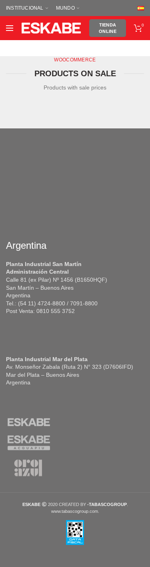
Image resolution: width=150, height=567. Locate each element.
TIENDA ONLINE (107, 28)
